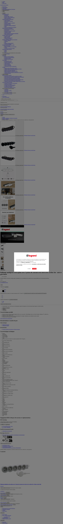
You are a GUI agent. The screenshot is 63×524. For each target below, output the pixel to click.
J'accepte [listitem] (34, 268)
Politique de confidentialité (25, 262)
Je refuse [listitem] (29, 268)
